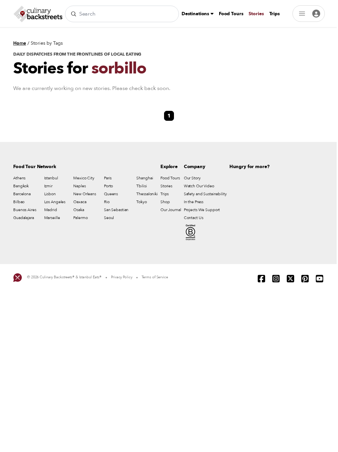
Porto (108, 186)
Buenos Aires (24, 209)
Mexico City (83, 178)
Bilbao (18, 201)
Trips (274, 14)
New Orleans (84, 194)
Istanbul (51, 178)
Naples (79, 186)
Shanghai (144, 178)
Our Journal (170, 209)
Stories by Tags (47, 43)
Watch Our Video (199, 186)
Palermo (80, 217)
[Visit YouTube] (319, 278)
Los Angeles (55, 201)
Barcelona (22, 194)
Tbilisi (141, 186)
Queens (111, 194)
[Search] (74, 14)
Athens (19, 178)
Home (19, 43)
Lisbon (50, 194)
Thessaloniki (147, 194)
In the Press (194, 201)
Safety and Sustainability (205, 194)
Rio (107, 201)
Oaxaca (79, 201)
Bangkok (21, 186)
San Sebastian (116, 209)
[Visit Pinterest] (305, 278)
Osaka (78, 209)
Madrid (50, 209)
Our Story (192, 178)
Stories (256, 14)
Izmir (48, 186)
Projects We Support (202, 209)
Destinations (196, 14)
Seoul (109, 217)
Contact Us (193, 217)
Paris (108, 178)
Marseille (52, 217)
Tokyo (141, 201)
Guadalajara (23, 217)
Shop (165, 201)
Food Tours (231, 14)
